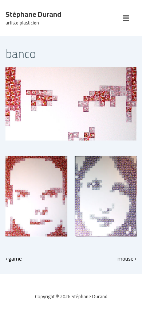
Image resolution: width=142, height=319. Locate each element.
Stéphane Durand (33, 14)
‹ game (13, 258)
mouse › (127, 258)
